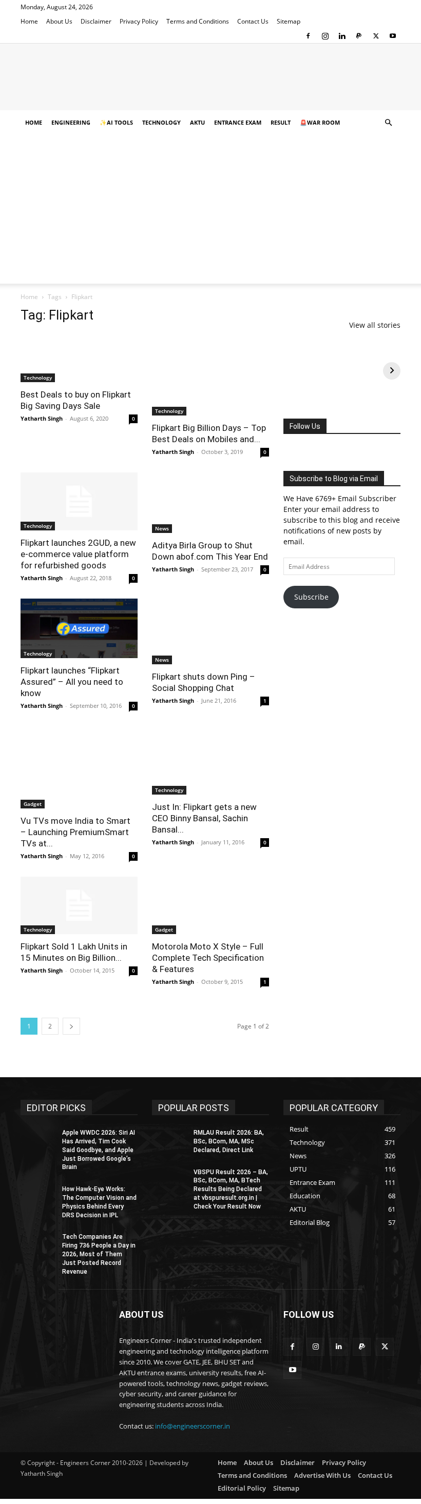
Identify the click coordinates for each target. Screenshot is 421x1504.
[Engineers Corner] (210, 77)
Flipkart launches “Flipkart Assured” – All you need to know (72, 681)
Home (29, 21)
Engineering (70, 122)
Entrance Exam (237, 122)
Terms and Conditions (197, 21)
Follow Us (305, 426)
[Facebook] (308, 36)
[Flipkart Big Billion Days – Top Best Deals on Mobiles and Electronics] (210, 374)
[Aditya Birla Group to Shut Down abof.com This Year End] (210, 502)
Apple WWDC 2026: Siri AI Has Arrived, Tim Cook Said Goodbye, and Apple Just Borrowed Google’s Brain (98, 1150)
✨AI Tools (116, 122)
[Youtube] (392, 36)
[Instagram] (325, 36)
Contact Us (253, 21)
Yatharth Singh (42, 418)
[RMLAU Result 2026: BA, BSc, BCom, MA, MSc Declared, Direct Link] (169, 1141)
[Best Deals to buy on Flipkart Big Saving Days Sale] (79, 357)
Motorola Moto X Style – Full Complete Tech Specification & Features (208, 957)
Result (281, 122)
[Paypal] (359, 36)
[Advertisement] (210, 212)
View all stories (374, 325)
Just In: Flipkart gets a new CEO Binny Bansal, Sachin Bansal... (204, 818)
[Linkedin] (342, 36)
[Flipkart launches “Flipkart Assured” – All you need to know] (79, 628)
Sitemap (288, 21)
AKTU (197, 122)
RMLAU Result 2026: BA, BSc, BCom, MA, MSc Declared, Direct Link (229, 1141)
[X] (376, 36)
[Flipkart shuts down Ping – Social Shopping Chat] (210, 631)
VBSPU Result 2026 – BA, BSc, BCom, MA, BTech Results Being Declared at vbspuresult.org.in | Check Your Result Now (231, 1189)
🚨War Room (320, 122)
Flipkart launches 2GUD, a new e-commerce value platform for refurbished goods (78, 554)
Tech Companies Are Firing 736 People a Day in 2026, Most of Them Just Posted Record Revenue (99, 1254)
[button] (388, 123)
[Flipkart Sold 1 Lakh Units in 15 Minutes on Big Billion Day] (79, 906)
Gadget (33, 803)
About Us (59, 21)
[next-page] (71, 1026)
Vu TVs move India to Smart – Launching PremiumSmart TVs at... (75, 832)
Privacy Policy (139, 21)
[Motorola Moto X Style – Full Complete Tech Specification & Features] (210, 906)
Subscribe (311, 597)
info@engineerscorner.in (192, 1426)
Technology (161, 122)
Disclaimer (96, 21)
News (162, 528)
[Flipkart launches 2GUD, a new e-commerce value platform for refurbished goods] (79, 501)
